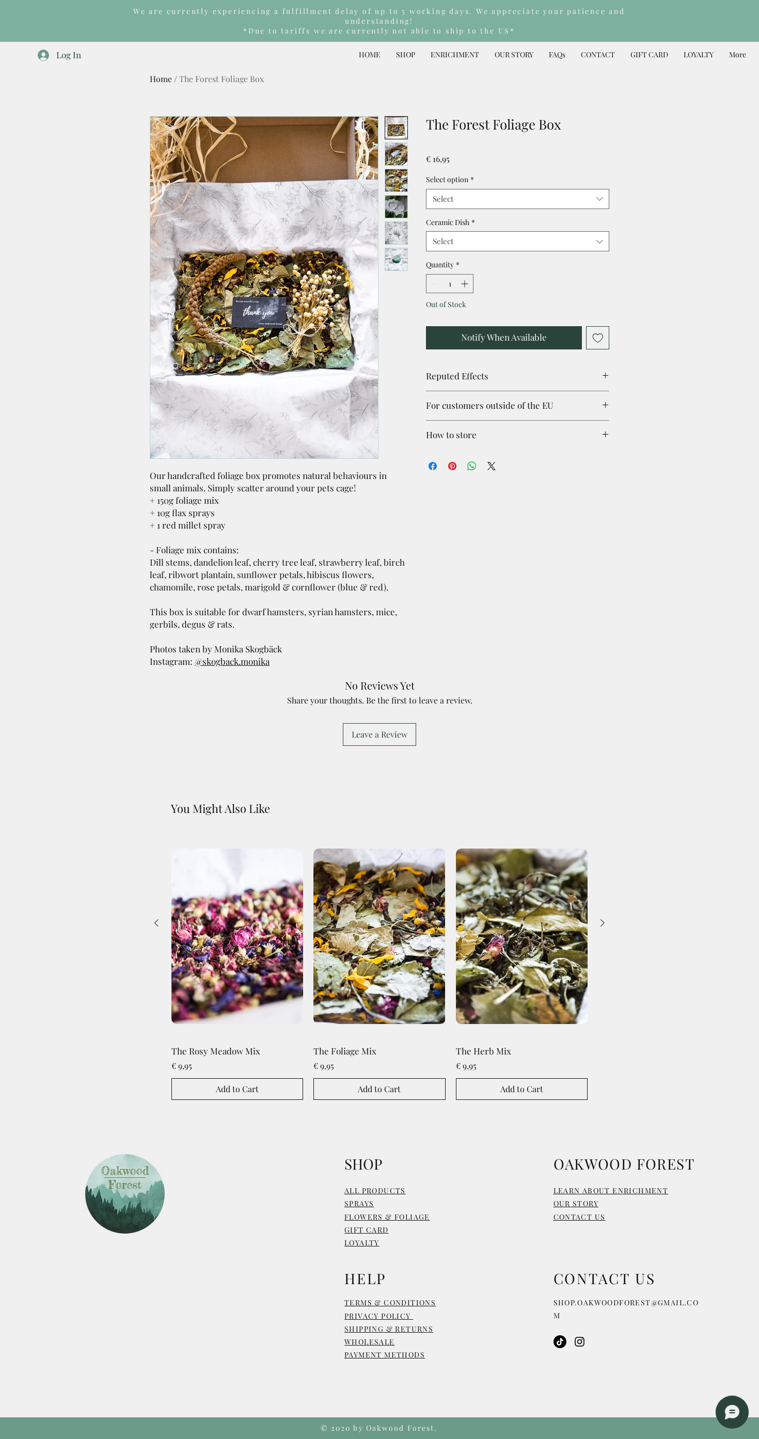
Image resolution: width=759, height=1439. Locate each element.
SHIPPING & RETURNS (388, 1329)
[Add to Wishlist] (598, 338)
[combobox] (517, 199)
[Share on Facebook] (432, 466)
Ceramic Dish (450, 222)
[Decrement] (434, 284)
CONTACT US (580, 1217)
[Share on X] (491, 466)
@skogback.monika (232, 661)
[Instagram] (579, 1341)
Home (161, 78)
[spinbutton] (449, 284)
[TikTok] (560, 1341)
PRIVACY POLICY (378, 1316)
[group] (379, 967)
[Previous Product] (156, 923)
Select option (450, 179)
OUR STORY (576, 1203)
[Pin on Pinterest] (452, 466)
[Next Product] (602, 923)
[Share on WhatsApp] (472, 466)
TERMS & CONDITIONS (390, 1302)
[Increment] (465, 284)
